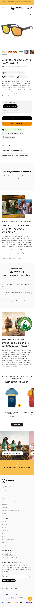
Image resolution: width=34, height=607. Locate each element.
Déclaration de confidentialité (9, 502)
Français (23, 594)
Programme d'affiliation (8, 539)
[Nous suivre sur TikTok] (21, 588)
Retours (4, 521)
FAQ (3, 533)
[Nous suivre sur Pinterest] (12, 588)
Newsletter (4, 524)
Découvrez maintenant (12, 453)
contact (4, 536)
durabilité (4, 527)
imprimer (4, 490)
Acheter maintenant (17, 123)
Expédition (4, 496)
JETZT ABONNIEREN (9, 580)
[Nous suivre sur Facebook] (2, 588)
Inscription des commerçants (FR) (10, 510)
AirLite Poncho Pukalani (11, 413)
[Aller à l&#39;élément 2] (9, 52)
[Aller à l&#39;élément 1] (4, 52)
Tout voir (17, 424)
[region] (17, 466)
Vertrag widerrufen (7, 545)
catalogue (4, 513)
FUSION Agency (22, 598)
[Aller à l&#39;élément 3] (15, 52)
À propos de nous (6, 530)
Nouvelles (4, 542)
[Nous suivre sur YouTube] (16, 588)
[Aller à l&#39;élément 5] (26, 52)
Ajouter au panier (17, 118)
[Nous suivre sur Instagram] (7, 588)
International (5, 504)
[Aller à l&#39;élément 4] (20, 52)
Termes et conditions (7, 493)
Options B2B (5, 507)
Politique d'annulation (7, 499)
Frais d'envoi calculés (20, 66)
